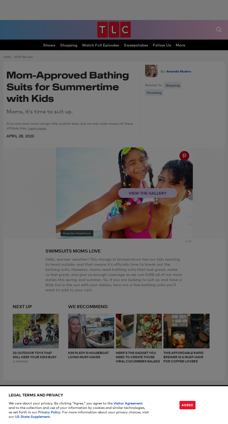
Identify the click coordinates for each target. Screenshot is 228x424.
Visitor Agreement (128, 403)
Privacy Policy (49, 412)
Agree (187, 404)
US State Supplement (32, 416)
